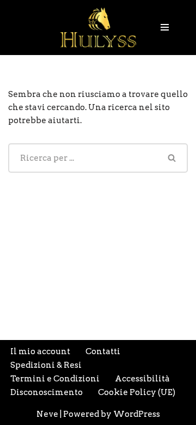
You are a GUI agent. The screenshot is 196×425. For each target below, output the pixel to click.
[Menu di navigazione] (164, 27)
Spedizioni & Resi (46, 365)
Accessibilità (142, 379)
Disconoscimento (46, 392)
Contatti (102, 351)
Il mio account (40, 351)
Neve (47, 414)
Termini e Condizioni (55, 379)
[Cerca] (172, 158)
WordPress (136, 414)
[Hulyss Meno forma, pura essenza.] (98, 27)
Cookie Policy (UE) (136, 392)
